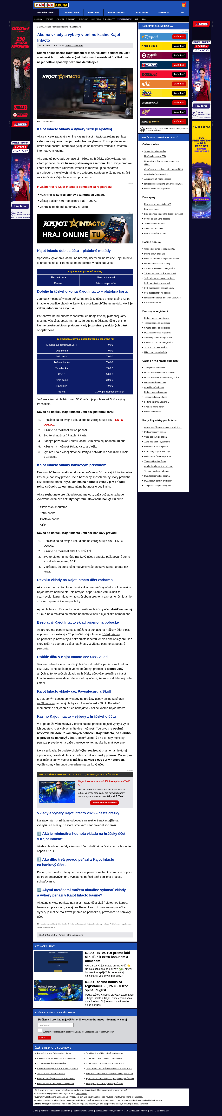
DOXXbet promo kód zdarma (157, 476)
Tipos (144, 19)
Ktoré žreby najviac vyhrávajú (157, 451)
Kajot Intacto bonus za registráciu (159, 342)
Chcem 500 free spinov (104, 802)
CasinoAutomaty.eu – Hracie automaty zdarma (57, 1068)
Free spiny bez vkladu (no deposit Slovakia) (163, 214)
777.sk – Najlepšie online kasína (51, 1063)
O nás (35, 1111)
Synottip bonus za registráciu (157, 328)
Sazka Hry (83, 19)
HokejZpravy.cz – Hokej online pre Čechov (104, 1083)
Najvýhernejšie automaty (155, 382)
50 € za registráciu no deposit (157, 293)
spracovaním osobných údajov (67, 1032)
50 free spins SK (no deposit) (157, 219)
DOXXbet (71, 19)
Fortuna (38, 19)
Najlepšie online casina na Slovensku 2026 (163, 184)
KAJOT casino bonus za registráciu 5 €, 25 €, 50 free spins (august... (106, 986)
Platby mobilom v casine (155, 432)
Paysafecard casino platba (156, 447)
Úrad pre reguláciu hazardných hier (87, 1104)
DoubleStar (110, 19)
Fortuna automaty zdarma (155, 392)
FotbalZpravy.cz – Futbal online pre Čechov (105, 1063)
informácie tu (50, 927)
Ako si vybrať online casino (156, 174)
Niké (136, 19)
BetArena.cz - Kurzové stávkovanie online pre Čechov (109, 1073)
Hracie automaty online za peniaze (159, 373)
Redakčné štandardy (60, 1111)
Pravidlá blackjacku (153, 412)
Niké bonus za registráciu (155, 352)
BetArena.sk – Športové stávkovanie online (56, 1078)
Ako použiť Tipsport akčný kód (157, 486)
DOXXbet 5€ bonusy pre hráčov (158, 481)
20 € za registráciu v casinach (157, 283)
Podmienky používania (83, 1111)
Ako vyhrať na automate (154, 368)
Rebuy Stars (96, 19)
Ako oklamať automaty (154, 387)
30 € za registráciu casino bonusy (159, 288)
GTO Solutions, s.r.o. (161, 1111)
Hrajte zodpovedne (93, 924)
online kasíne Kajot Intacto (115, 258)
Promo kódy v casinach (154, 254)
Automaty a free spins (153, 228)
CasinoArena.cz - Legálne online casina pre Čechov (109, 1068)
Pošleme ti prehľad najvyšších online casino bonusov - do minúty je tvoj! (83, 1019)
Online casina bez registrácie (157, 189)
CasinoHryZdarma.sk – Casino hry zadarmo (56, 1058)
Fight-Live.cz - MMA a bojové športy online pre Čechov (110, 1078)
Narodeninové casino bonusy (157, 263)
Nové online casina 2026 (155, 156)
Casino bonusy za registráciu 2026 (159, 249)
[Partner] (201, 118)
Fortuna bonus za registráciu (157, 318)
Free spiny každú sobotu (155, 233)
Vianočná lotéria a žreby (155, 461)
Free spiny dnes (151, 209)
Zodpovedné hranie (112, 1104)
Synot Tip (60, 19)
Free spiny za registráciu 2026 (157, 204)
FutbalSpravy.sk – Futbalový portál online (104, 1058)
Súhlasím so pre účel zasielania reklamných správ (78, 1032)
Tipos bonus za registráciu (156, 347)
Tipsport (49, 19)
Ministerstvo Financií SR (60, 1104)
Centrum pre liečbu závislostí (135, 1104)
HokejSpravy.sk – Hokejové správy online (55, 1083)
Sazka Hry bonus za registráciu (158, 338)
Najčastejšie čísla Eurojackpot (157, 456)
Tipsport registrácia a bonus (156, 471)
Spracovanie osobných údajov (109, 1111)
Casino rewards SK (152, 303)
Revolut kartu (51, 596)
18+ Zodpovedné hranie (136, 1111)
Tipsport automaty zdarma (155, 397)
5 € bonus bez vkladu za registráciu (160, 268)
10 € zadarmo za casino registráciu (159, 278)
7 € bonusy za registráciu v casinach (160, 273)
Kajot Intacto (125, 19)
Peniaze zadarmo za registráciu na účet (161, 259)
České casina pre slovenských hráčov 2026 (163, 169)
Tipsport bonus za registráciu (157, 323)
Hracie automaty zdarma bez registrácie (161, 377)
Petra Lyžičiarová (74, 45)
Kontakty (44, 1111)
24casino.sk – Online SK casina (51, 1073)
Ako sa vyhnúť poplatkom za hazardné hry (163, 427)
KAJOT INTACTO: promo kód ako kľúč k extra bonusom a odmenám (107, 957)
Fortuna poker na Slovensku (156, 402)
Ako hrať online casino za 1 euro (158, 466)
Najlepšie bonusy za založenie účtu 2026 (162, 298)
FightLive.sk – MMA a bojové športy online (104, 1053)
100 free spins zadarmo (154, 224)
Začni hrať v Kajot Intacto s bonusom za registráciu (76, 186)
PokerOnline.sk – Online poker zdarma (54, 1053)
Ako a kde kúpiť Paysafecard (157, 442)
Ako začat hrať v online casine (157, 179)
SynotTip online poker (154, 407)
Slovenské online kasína (155, 151)
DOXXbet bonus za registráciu (157, 333)
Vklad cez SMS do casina (155, 437)
